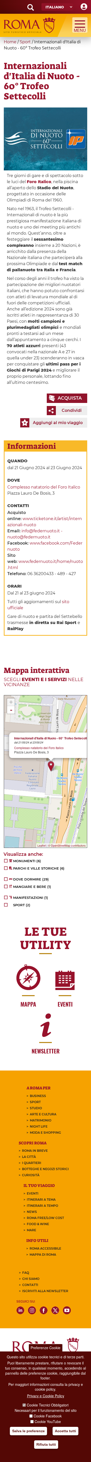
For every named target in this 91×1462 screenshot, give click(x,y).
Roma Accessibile (45, 1248)
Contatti (30, 1285)
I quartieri (31, 1163)
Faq (25, 1273)
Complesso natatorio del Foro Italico (43, 487)
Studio (36, 1108)
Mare (31, 1230)
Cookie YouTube (48, 1421)
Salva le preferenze (28, 1431)
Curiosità (30, 1175)
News (32, 1212)
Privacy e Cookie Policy (45, 1395)
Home (10, 41)
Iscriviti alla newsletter (45, 1291)
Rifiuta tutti (46, 1444)
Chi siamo (30, 1279)
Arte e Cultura (43, 1114)
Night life (39, 1126)
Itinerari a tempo (42, 1206)
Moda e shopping (45, 1132)
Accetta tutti (65, 1431)
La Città (29, 1157)
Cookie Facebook (48, 1415)
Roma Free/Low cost (45, 1218)
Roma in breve (35, 1151)
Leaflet (41, 845)
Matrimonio (40, 1120)
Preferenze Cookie (45, 1347)
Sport (25, 41)
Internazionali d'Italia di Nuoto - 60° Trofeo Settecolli (50, 738)
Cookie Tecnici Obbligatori (48, 1404)
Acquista (70, 398)
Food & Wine (38, 1224)
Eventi (32, 1193)
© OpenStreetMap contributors (67, 845)
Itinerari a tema (41, 1199)
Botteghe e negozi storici (45, 1169)
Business (38, 1096)
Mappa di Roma (43, 1254)
